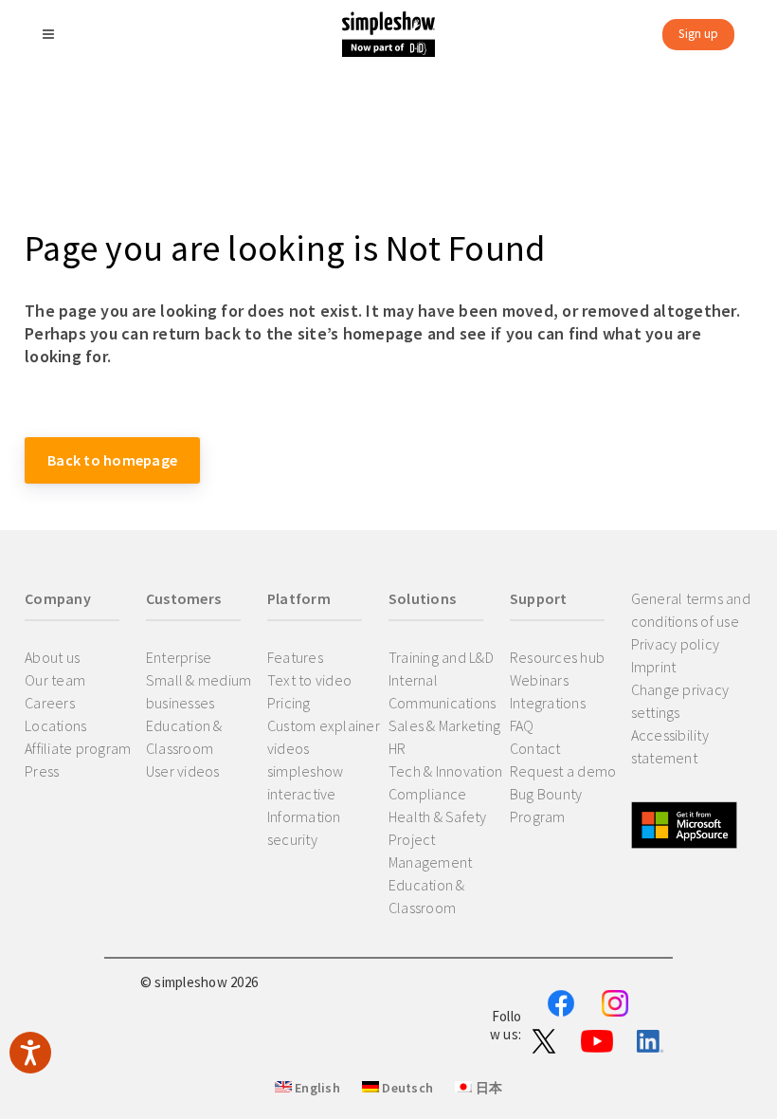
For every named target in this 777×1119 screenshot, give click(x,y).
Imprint (654, 666)
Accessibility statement (670, 746)
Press (42, 770)
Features (295, 657)
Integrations (548, 702)
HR (397, 748)
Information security (304, 828)
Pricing (289, 702)
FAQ (522, 725)
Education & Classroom (184, 737)
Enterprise (179, 657)
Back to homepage (112, 459)
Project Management (430, 850)
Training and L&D (441, 657)
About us (52, 657)
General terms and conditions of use (690, 610)
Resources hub (557, 657)
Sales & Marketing (444, 725)
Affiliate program (78, 748)
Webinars (539, 679)
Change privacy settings (680, 701)
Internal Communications (442, 691)
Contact (535, 748)
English (316, 1087)
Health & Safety (437, 816)
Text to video (309, 679)
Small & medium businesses (199, 691)
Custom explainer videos (323, 737)
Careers (50, 702)
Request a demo (563, 770)
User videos (183, 770)
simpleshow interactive (305, 782)
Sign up (698, 34)
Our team (55, 679)
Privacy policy (675, 643)
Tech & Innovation (445, 770)
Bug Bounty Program (546, 805)
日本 (487, 1087)
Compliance (427, 793)
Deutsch (406, 1087)
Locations (55, 725)
